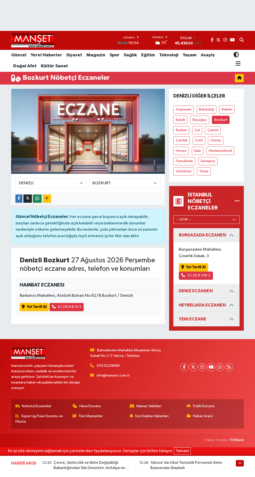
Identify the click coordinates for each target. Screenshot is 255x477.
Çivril (199, 140)
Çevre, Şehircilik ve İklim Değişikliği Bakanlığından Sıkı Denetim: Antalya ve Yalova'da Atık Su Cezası (89, 468)
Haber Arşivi (203, 416)
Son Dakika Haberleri (152, 416)
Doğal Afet (25, 66)
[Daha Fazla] (47, 198)
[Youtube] (211, 367)
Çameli (212, 130)
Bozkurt (220, 120)
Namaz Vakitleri (148, 406)
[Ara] (242, 40)
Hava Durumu (90, 406)
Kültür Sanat (54, 66)
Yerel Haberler (46, 55)
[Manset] (32, 40)
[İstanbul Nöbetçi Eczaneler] (237, 201)
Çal (197, 130)
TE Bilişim (236, 440)
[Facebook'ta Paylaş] (18, 198)
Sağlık (130, 55)
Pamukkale (184, 161)
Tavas (203, 171)
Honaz (181, 151)
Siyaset (74, 55)
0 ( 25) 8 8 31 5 (69, 307)
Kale (197, 151)
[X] (193, 367)
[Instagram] (202, 367)
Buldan (181, 130)
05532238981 (108, 366)
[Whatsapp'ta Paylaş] (37, 198)
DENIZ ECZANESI (196, 291)
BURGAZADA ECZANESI (202, 235)
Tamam (182, 451)
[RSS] (229, 367)
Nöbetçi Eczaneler (37, 406)
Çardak (182, 140)
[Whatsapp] (220, 367)
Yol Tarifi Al (37, 307)
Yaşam (189, 55)
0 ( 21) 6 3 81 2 (198, 275)
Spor (115, 55)
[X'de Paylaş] (27, 198)
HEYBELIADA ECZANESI (202, 305)
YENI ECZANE (192, 319)
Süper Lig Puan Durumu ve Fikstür (39, 418)
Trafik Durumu (203, 406)
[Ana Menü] (237, 63)
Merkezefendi (220, 151)
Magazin (95, 55)
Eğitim (148, 55)
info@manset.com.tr (113, 375)
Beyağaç (199, 120)
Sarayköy (207, 161)
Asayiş (208, 55)
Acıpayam (183, 109)
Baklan (227, 109)
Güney (215, 140)
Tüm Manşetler (90, 416)
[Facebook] (184, 367)
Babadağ (206, 109)
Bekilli (180, 120)
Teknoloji (169, 55)
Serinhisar (184, 171)
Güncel (18, 55)
